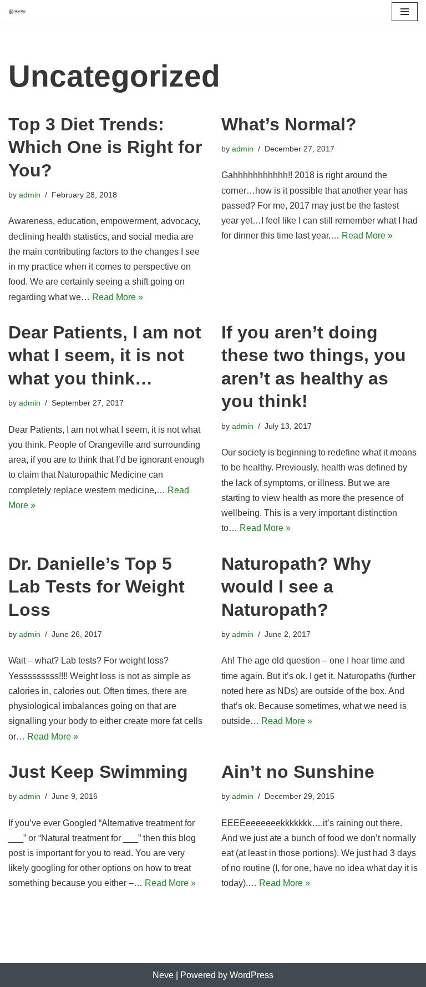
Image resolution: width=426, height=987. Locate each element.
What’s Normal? (289, 124)
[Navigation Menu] (405, 11)
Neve (163, 975)
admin (29, 194)
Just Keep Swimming (98, 772)
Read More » (117, 297)
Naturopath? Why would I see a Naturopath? (296, 587)
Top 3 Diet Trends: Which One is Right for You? (105, 147)
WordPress (251, 975)
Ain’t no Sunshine (297, 772)
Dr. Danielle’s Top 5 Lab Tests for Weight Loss (96, 587)
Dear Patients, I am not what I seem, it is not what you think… (104, 355)
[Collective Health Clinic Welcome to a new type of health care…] (17, 11)
